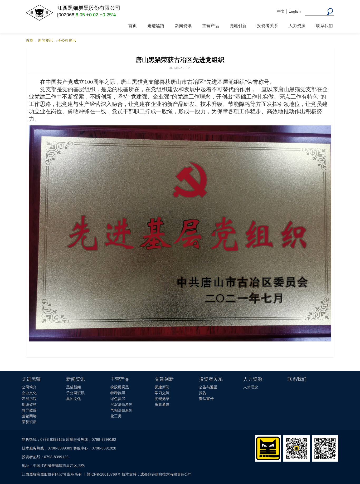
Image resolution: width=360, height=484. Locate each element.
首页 (132, 25)
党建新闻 (162, 387)
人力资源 (297, 25)
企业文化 (29, 393)
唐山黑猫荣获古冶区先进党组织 (180, 59)
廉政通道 (162, 404)
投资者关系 (267, 25)
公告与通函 (208, 387)
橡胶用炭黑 (119, 387)
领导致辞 (29, 410)
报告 (202, 393)
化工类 (115, 416)
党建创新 (238, 25)
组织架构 (29, 404)
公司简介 (29, 387)
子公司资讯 (75, 393)
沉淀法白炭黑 (121, 404)
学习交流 (162, 393)
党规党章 (162, 399)
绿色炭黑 (117, 399)
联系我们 (324, 25)
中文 (281, 11)
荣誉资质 (29, 422)
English (295, 11)
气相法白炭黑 (121, 410)
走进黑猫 (155, 25)
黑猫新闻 (73, 387)
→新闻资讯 (43, 40)
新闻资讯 (183, 25)
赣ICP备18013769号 (104, 474)
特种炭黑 (117, 393)
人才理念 (250, 387)
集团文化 (73, 399)
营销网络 (29, 416)
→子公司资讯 (65, 40)
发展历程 (29, 399)
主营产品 (210, 25)
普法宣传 (206, 399)
